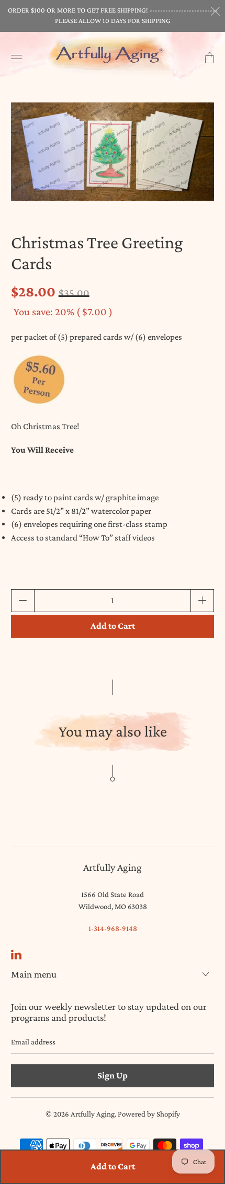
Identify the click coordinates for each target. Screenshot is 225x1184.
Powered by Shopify (149, 1114)
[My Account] (14, 58)
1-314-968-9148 (112, 928)
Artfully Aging (93, 1114)
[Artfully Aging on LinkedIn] (16, 954)
